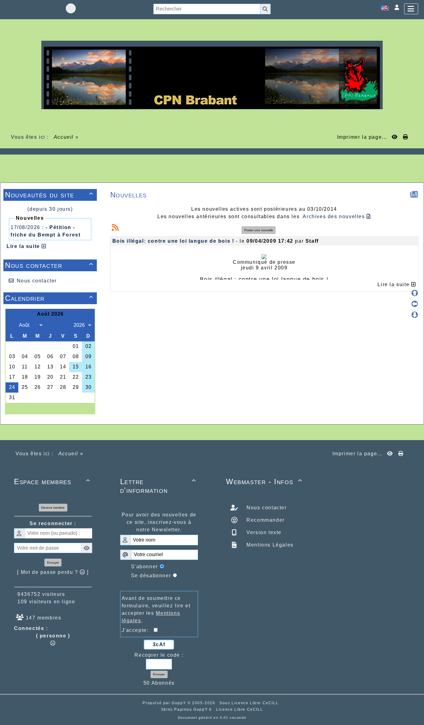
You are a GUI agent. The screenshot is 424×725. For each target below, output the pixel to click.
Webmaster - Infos (264, 481)
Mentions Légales (269, 544)
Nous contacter (49, 265)
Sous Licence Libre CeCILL (249, 703)
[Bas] (415, 315)
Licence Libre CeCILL (239, 709)
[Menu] (411, 8)
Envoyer (53, 562)
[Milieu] (415, 304)
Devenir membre (53, 507)
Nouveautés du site (49, 195)
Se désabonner (151, 575)
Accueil (63, 137)
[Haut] (415, 293)
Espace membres (52, 481)
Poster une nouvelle (258, 230)
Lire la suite (24, 246)
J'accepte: (138, 630)
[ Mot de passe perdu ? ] (53, 572)
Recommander (265, 520)
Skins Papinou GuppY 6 (188, 709)
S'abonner (144, 566)
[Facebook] (71, 8)
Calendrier (49, 298)
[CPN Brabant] (212, 74)
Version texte (263, 532)
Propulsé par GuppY (164, 703)
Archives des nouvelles (335, 216)
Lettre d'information (158, 485)
